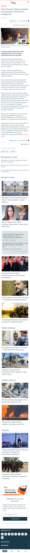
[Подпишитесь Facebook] (5, 534)
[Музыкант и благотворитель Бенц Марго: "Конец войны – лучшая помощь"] (15, 188)
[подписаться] (2, 537)
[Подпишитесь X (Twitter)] (9, 534)
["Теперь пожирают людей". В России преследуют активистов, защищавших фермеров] (15, 440)
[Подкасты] (25, 534)
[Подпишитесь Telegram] (15, 534)
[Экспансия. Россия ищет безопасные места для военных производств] (15, 263)
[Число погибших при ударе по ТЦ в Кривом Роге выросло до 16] (15, 390)
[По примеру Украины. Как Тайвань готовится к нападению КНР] (15, 310)
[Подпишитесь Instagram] (19, 534)
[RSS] (22, 534)
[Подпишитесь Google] (2, 534)
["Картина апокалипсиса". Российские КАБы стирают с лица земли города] (15, 360)
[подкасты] (12, 551)
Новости (3, 6)
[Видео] (18, 551)
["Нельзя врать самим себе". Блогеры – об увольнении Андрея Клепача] (15, 288)
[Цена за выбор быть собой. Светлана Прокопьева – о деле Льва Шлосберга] (15, 212)
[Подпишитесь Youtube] (12, 534)
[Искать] (25, 551)
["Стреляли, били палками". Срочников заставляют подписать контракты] (15, 464)
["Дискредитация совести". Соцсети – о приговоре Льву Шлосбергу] (15, 338)
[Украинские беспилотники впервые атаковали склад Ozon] (15, 412)
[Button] (13, 21)
